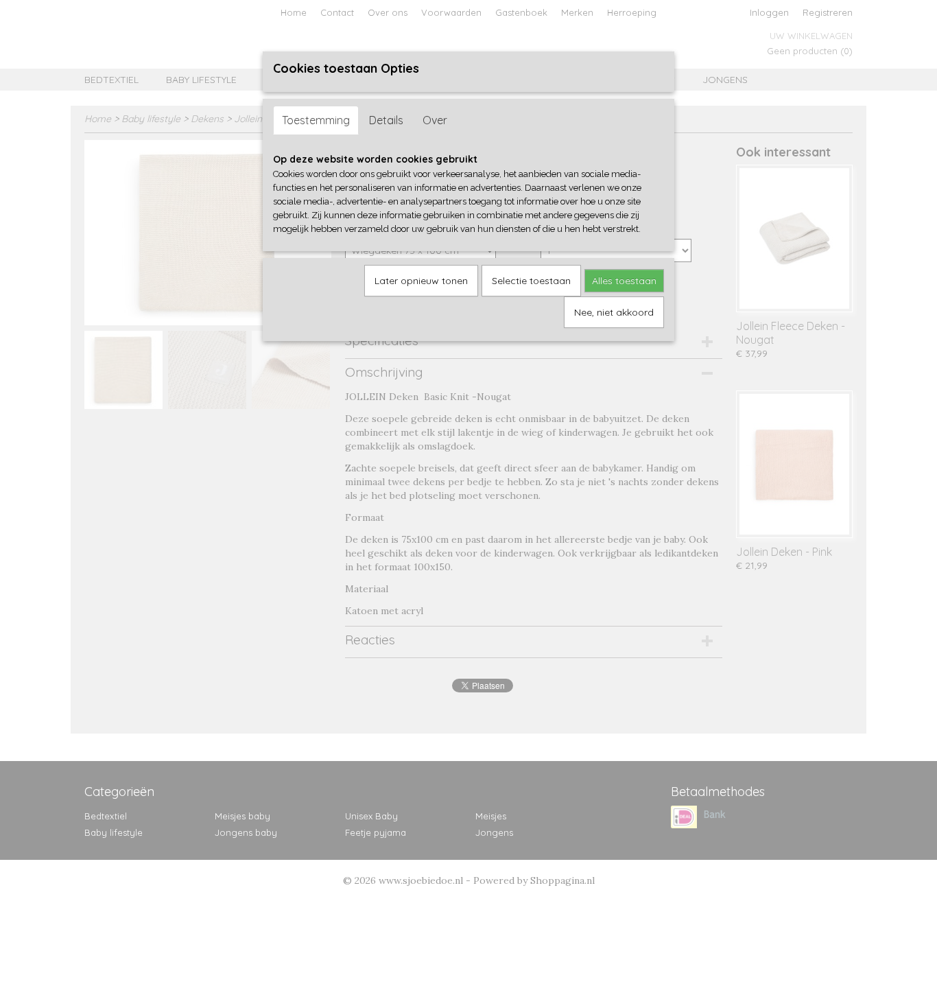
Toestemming (316, 120)
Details (386, 120)
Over (435, 120)
